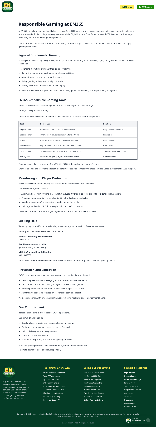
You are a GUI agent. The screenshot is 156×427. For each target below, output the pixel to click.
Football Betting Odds (93, 379)
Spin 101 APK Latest (51, 379)
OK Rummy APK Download (54, 372)
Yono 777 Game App (51, 376)
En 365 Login (127, 7)
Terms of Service (131, 386)
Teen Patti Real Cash (92, 386)
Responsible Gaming (132, 390)
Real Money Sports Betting (95, 372)
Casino (84, 7)
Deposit (114, 7)
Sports (92, 7)
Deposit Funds (130, 376)
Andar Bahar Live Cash (93, 396)
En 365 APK (54, 7)
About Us (128, 396)
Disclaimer (128, 400)
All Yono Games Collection (53, 390)
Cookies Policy (130, 407)
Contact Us (128, 393)
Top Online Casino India (93, 383)
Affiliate (76, 7)
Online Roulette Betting (93, 400)
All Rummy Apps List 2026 (53, 386)
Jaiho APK (66, 7)
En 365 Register (145, 7)
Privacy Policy (129, 383)
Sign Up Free (129, 372)
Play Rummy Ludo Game (53, 393)
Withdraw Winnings (132, 379)
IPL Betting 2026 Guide (93, 376)
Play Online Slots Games (94, 393)
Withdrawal (103, 7)
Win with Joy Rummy (51, 396)
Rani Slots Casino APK (52, 400)
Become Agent (130, 403)
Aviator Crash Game (92, 390)
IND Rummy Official (51, 383)
